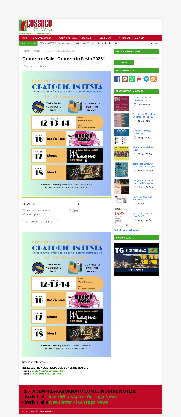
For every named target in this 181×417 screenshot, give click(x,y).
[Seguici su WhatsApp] (132, 80)
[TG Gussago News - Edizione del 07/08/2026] (136, 259)
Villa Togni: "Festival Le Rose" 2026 (144, 215)
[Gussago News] (35, 34)
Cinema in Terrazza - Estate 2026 (142, 132)
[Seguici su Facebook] (117, 80)
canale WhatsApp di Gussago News (48, 371)
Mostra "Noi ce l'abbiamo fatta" (144, 148)
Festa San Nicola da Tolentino (142, 198)
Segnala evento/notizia (44, 411)
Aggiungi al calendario (42, 222)
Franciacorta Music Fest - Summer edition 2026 (144, 115)
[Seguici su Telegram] (146, 80)
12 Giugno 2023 (32, 66)
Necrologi (124, 38)
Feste (45, 66)
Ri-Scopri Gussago (42, 38)
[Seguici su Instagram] (125, 80)
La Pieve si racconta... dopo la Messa (143, 99)
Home (24, 38)
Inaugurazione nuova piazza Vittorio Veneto (143, 181)
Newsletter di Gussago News (47, 374)
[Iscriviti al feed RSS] (153, 80)
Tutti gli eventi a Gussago (126, 229)
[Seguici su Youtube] (139, 80)
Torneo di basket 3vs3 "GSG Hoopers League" (144, 165)
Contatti (140, 38)
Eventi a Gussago (68, 38)
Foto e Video (104, 38)
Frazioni (86, 38)
